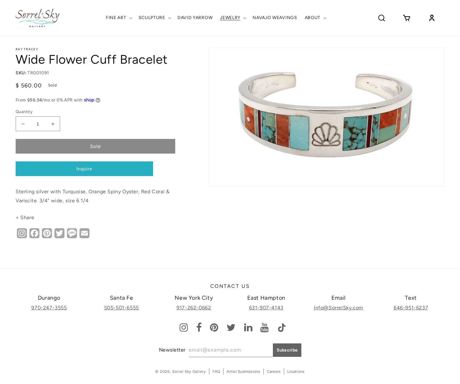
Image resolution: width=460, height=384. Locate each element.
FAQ (216, 371)
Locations (295, 371)
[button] (118, 17)
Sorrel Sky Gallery (189, 371)
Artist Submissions (243, 371)
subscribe (287, 350)
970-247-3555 (49, 308)
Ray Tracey (27, 49)
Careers (274, 371)
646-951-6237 (411, 308)
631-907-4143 (266, 308)
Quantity (24, 111)
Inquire (84, 168)
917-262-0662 (193, 308)
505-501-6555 (121, 308)
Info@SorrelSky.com (338, 308)
